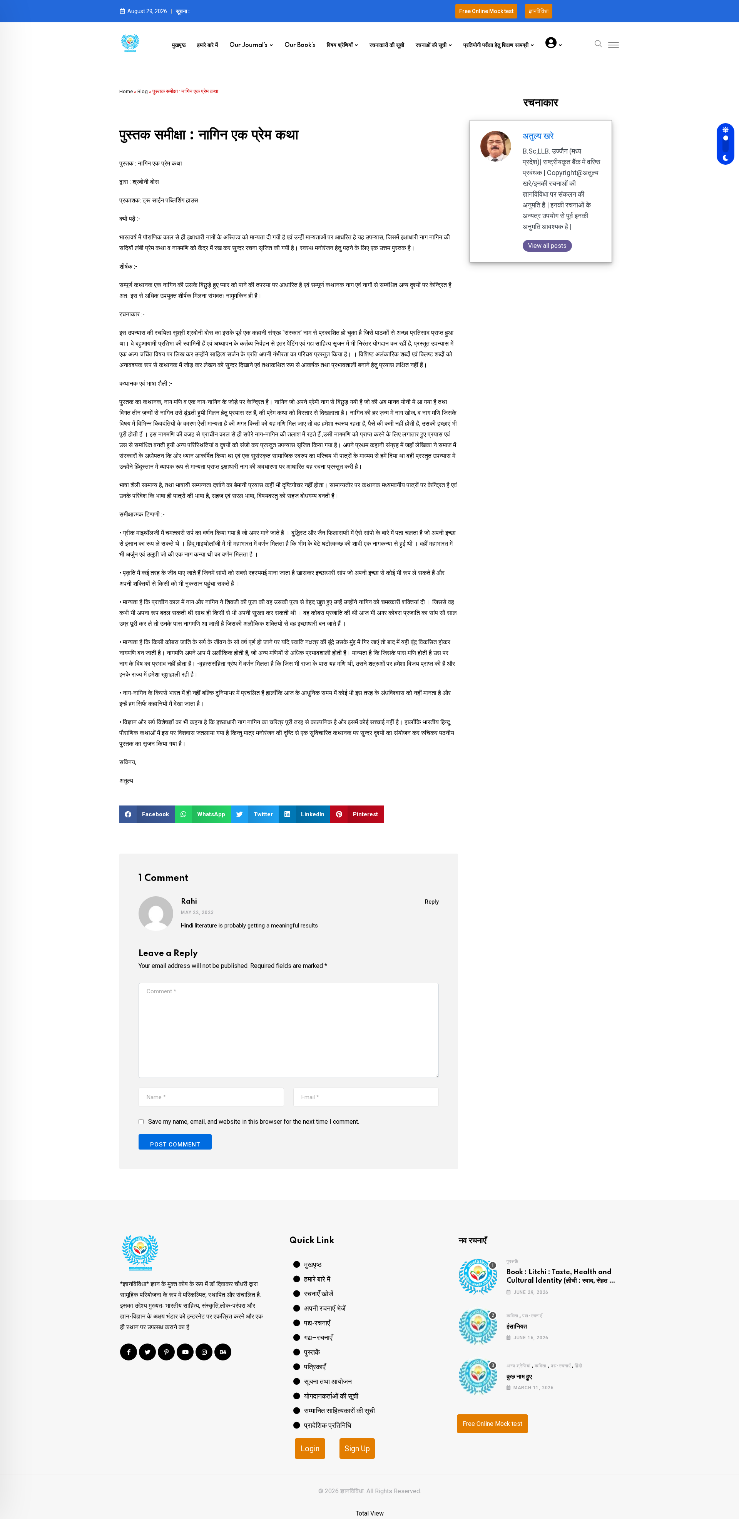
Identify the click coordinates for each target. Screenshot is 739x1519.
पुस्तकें (512, 1261)
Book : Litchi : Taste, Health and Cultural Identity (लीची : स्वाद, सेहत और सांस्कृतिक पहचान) (562, 1281)
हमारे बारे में (207, 45)
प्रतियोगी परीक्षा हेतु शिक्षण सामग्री (495, 45)
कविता (512, 1315)
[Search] (598, 43)
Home (126, 91)
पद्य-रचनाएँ (532, 1315)
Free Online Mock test (492, 1423)
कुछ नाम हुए (519, 1376)
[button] (147, 814)
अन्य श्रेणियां (518, 1366)
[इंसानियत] (478, 1326)
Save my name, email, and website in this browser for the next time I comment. (253, 1121)
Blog (142, 91)
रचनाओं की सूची (431, 45)
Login (310, 1448)
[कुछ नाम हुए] (478, 1376)
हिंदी (578, 1366)
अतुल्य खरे (538, 136)
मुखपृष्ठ (179, 45)
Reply (432, 902)
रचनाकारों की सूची (387, 45)
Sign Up (357, 1448)
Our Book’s (299, 45)
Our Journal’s (248, 45)
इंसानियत (517, 1326)
